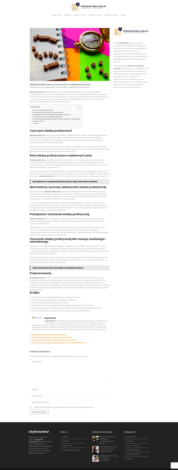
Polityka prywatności (71, 450)
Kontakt (66, 441)
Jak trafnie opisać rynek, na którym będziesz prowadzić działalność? (58, 343)
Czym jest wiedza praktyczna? (43, 110)
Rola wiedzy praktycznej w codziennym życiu (48, 112)
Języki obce (57, 15)
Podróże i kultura (111, 15)
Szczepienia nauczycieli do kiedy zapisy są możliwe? (51, 337)
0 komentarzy (83, 87)
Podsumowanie (39, 121)
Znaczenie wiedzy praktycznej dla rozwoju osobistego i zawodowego (57, 119)
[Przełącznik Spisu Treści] (77, 107)
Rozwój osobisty (95, 15)
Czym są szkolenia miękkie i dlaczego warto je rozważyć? (53, 340)
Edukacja (68, 15)
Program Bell (49, 87)
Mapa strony (68, 445)
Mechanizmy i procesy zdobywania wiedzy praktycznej (52, 114)
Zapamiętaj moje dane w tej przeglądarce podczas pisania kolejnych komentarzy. (64, 407)
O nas (65, 437)
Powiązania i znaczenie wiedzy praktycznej (48, 117)
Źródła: (36, 123)
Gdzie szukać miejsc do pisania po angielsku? (48, 335)
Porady (123, 15)
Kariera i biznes (80, 15)
